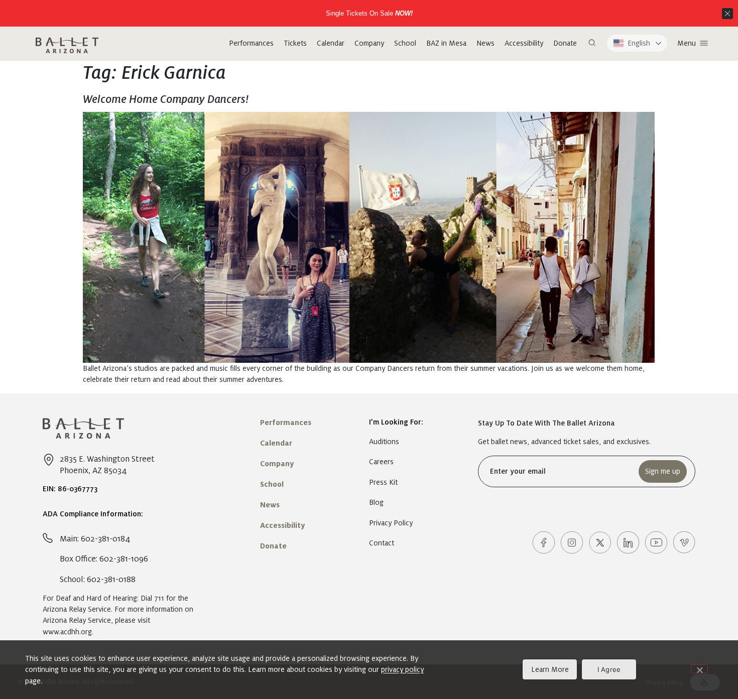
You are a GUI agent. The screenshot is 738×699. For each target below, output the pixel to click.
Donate (565, 43)
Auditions (384, 442)
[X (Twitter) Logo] (600, 542)
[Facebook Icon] (544, 542)
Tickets (295, 43)
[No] (699, 668)
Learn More (550, 669)
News (485, 43)
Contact (381, 543)
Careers (381, 462)
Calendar (330, 43)
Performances (251, 43)
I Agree (609, 669)
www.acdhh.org (67, 632)
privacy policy (402, 669)
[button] (592, 43)
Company (369, 43)
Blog (376, 502)
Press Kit (383, 482)
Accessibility (524, 43)
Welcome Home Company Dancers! (166, 99)
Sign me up (662, 471)
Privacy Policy (391, 523)
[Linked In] (628, 542)
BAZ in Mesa (446, 43)
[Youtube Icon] (656, 542)
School (405, 43)
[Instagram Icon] (572, 542)
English (639, 43)
